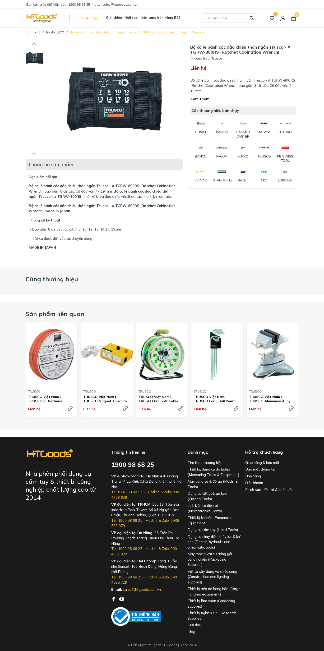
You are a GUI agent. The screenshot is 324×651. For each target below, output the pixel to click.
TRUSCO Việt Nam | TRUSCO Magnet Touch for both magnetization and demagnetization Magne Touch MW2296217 (105, 399)
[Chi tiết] (70, 408)
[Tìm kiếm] (252, 17)
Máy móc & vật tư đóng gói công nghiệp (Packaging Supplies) (210, 559)
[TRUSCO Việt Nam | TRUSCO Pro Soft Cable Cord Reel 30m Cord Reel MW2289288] (162, 354)
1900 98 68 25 (79, 4)
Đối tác (131, 17)
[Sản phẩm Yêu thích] (272, 18)
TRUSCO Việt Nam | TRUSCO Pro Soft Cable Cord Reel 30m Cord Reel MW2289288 (159, 399)
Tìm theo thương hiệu (205, 462)
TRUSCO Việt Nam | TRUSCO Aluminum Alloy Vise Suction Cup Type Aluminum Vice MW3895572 (271, 399)
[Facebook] (114, 598)
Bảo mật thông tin (260, 469)
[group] (114, 99)
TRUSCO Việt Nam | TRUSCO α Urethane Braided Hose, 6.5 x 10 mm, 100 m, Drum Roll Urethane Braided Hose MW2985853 (50, 399)
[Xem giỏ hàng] (293, 18)
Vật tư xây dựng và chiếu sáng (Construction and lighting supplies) (212, 576)
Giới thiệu (114, 17)
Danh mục (88, 18)
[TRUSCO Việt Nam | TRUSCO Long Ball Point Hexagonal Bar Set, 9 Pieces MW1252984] (217, 354)
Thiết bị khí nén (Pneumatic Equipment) (210, 520)
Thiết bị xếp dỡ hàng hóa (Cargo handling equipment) (214, 591)
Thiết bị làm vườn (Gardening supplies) (211, 604)
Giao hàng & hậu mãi (262, 462)
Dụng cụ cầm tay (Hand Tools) (213, 529)
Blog (191, 632)
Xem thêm (199, 99)
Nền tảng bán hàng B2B (161, 17)
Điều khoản (254, 482)
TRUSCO (34, 391)
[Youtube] (121, 598)
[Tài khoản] (282, 18)
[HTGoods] (42, 18)
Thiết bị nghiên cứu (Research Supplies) (212, 616)
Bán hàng (253, 476)
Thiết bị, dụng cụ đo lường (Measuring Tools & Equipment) (213, 472)
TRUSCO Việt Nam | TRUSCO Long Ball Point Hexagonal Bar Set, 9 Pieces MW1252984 (217, 399)
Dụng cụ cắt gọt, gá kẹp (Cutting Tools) (207, 496)
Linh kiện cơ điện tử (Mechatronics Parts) (205, 508)
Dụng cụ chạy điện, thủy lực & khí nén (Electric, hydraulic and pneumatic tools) (214, 541)
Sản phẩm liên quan (55, 314)
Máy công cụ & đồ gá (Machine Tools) (213, 484)
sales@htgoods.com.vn (120, 4)
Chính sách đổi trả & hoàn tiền (269, 489)
